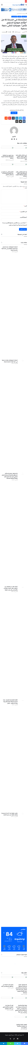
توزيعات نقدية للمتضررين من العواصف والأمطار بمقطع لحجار (21, 1026)
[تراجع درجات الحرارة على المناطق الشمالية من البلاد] (7, 979)
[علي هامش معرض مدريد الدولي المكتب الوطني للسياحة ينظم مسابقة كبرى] (21, 150)
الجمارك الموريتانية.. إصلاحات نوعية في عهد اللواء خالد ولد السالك (10, 361)
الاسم (25, 206)
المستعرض (19, 13)
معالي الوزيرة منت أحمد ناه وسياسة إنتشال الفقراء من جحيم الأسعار (9, 814)
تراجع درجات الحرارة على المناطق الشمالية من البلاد (7, 985)
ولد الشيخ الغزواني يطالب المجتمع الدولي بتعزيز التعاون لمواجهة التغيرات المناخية (21, 174)
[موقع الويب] (16, 139)
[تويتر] (20, 118)
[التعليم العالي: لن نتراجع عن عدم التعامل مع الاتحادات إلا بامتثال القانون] (7, 167)
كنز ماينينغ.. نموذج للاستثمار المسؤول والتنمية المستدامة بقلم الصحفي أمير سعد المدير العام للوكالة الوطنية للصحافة (10, 475)
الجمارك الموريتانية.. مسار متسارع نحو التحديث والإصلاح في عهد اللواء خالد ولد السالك (9, 248)
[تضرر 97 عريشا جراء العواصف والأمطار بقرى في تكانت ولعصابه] (7, 1000)
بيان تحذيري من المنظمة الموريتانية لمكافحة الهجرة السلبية (7, 156)
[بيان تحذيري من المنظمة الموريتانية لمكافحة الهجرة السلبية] (7, 150)
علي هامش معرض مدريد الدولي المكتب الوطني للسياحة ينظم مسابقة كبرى (21, 157)
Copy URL (14, 112)
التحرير (23, 32)
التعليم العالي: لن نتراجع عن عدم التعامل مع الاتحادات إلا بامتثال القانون (7, 173)
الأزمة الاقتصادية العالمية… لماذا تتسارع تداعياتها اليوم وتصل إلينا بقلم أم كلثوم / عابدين (10, 701)
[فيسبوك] (24, 118)
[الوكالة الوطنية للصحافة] (18, 5)
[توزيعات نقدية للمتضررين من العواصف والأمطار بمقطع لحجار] (21, 1019)
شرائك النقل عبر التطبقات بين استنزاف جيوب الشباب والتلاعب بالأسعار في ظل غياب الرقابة (11, 588)
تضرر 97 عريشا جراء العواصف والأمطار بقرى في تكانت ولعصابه (8, 1007)
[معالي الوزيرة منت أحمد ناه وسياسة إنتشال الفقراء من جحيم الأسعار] (23, 868)
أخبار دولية (24, 16)
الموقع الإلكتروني (23, 217)
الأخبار (19, 16)
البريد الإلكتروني (23, 211)
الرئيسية (24, 13)
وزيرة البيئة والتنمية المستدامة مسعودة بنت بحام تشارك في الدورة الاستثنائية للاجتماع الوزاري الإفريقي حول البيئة (21, 1008)
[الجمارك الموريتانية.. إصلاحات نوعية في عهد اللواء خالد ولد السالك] (23, 415)
